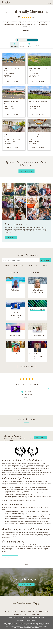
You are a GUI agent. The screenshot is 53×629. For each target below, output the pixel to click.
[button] (49, 2)
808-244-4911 (33, 76)
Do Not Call (26, 614)
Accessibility (17, 614)
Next (47, 387)
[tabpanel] (26, 391)
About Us (6, 611)
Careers (23, 611)
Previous (5, 389)
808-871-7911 (8, 76)
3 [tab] (21, 409)
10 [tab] (36, 409)
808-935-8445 (33, 110)
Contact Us (15, 611)
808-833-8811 (33, 143)
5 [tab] (25, 409)
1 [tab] (17, 409)
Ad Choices (36, 614)
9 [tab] (33, 409)
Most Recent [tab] (15, 272)
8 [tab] (31, 409)
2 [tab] (19, 409)
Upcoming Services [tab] (36, 272)
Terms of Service (44, 611)
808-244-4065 (8, 110)
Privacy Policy (32, 611)
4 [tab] (23, 409)
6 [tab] (27, 409)
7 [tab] (29, 409)
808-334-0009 (8, 143)
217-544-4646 (10, 440)
